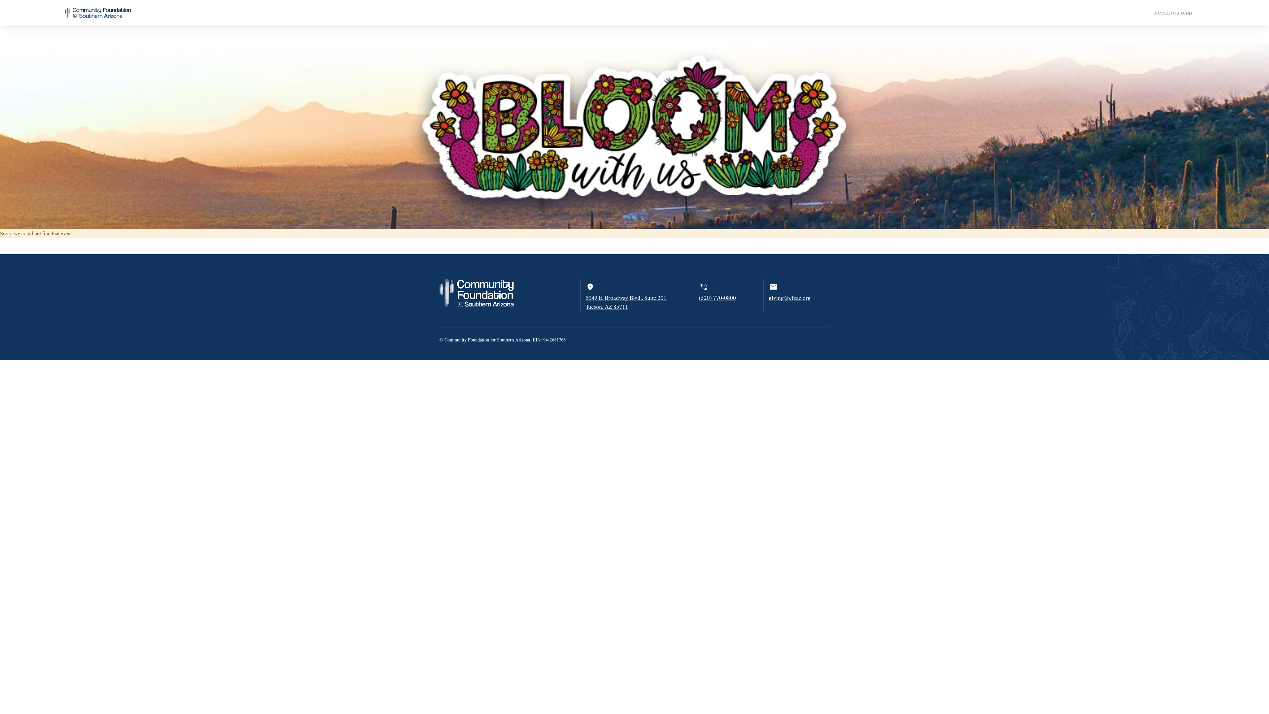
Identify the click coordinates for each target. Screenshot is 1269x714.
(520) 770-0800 (717, 297)
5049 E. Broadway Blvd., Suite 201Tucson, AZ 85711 (626, 302)
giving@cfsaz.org (790, 297)
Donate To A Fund (1172, 13)
